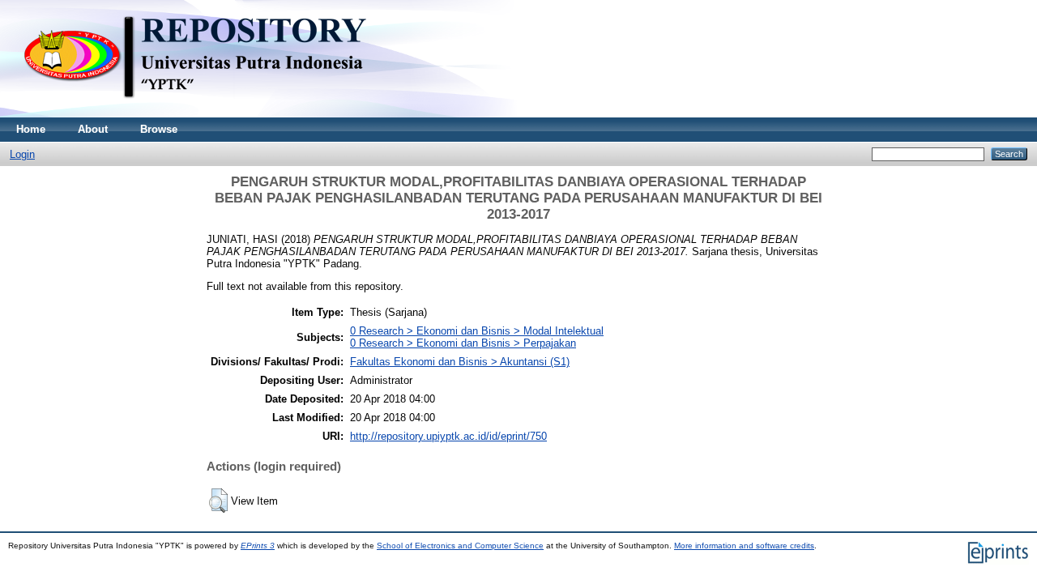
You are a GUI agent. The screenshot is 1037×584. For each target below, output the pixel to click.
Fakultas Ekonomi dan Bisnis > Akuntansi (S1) (460, 362)
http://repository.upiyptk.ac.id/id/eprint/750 (448, 436)
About (93, 129)
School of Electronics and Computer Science (460, 545)
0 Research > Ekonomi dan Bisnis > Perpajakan (463, 343)
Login (22, 154)
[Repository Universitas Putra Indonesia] (210, 114)
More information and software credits (744, 545)
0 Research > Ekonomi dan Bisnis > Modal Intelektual (477, 331)
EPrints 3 (258, 545)
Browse (158, 129)
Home (30, 129)
